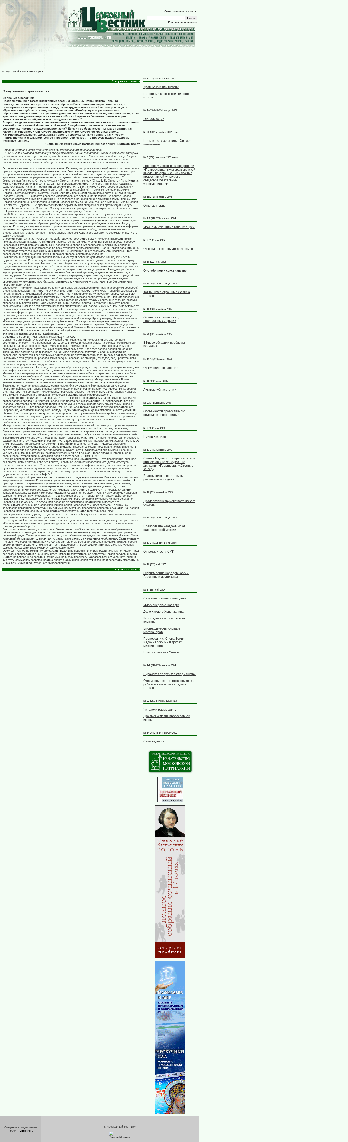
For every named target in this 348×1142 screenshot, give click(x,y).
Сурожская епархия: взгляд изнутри (169, 674)
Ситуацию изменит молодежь (164, 598)
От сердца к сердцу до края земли (168, 249)
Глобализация (153, 119)
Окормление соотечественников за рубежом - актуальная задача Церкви (168, 684)
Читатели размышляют (160, 709)
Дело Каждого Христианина (163, 611)
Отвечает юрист (155, 205)
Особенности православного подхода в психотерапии (164, 413)
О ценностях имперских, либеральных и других (161, 319)
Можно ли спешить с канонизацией (169, 227)
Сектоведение (153, 741)
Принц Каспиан (154, 436)
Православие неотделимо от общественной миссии (164, 528)
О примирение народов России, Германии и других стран (166, 575)
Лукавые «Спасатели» (159, 389)
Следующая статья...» (126, 81)
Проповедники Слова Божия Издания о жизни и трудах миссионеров (164, 642)
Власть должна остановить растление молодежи (163, 477)
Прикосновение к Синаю (161, 652)
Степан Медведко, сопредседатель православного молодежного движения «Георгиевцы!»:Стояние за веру (169, 464)
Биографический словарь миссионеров (161, 630)
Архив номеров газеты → (180, 11)
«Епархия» (25, 1130)
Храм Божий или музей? (161, 87)
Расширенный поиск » (182, 22)
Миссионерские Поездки (161, 605)
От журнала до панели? (160, 368)
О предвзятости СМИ (159, 551)
